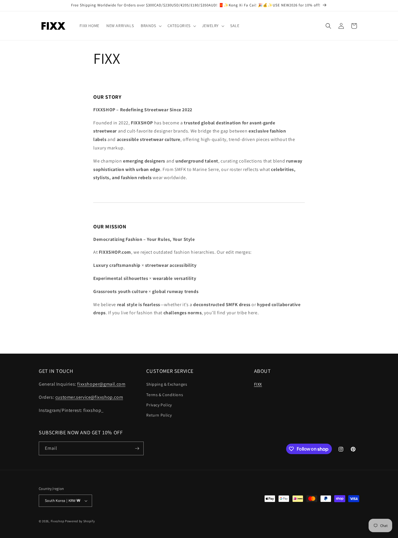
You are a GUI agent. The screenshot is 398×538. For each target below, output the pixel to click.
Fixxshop (57, 521)
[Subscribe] (137, 448)
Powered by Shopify (80, 521)
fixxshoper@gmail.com (101, 384)
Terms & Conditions (164, 394)
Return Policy (159, 415)
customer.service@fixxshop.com (89, 397)
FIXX (258, 384)
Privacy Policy (159, 405)
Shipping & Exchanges (166, 384)
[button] (150, 26)
